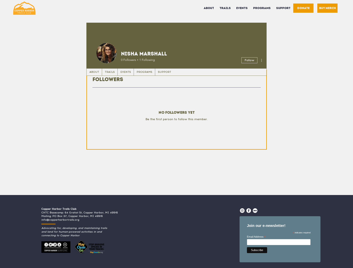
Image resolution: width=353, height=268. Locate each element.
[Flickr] (255, 210)
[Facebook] (248, 210)
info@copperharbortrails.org (60, 219)
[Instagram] (242, 210)
